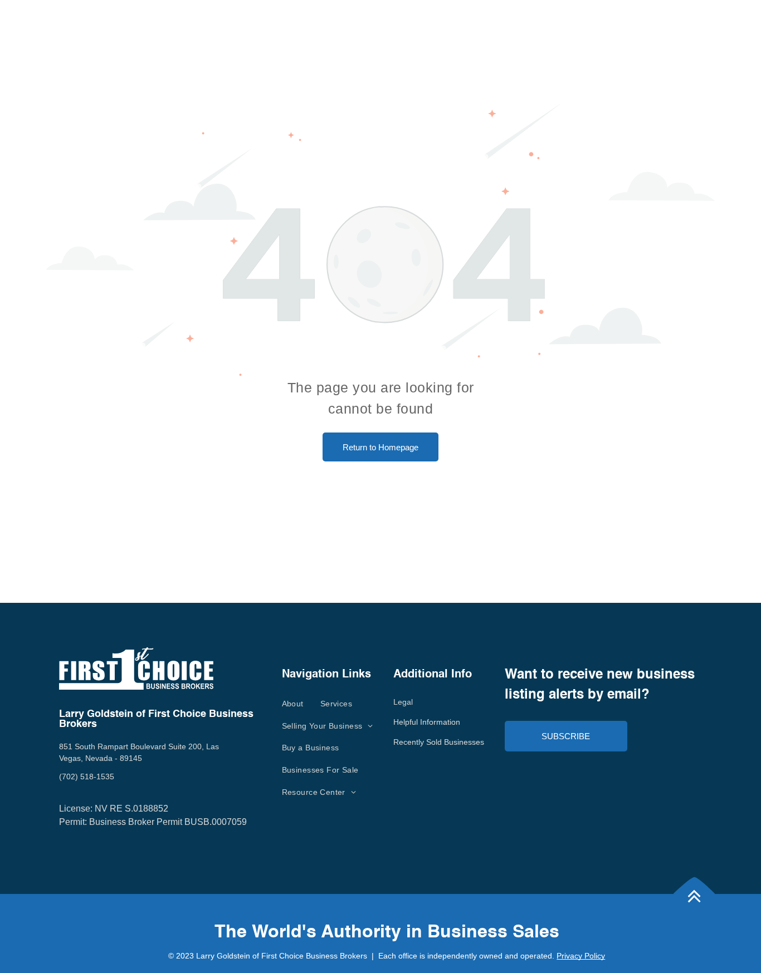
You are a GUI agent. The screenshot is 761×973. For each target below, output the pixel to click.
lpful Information (431, 722)
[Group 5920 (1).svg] (694, 917)
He (398, 722)
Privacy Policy (581, 955)
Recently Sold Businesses (438, 742)
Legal (403, 701)
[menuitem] (293, 703)
